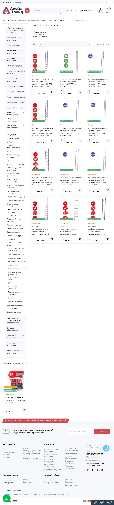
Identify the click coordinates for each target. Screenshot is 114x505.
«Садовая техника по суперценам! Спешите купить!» (16, 30)
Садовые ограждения (15, 232)
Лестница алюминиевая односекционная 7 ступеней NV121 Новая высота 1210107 (70, 181)
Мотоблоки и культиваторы (12, 180)
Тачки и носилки (13, 254)
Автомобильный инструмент (13, 39)
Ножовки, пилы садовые (13, 192)
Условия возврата (30, 459)
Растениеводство (14, 225)
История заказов (51, 483)
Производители (9, 480)
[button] (22, 363)
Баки (9, 118)
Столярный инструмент (11, 344)
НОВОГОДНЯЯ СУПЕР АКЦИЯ (16, 72)
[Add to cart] (24, 410)
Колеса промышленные (13, 146)
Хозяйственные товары (16, 269)
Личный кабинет (51, 480)
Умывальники (12, 265)
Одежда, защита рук (15, 200)
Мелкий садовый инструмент (14, 169)
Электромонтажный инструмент (15, 352)
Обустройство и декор (16, 197)
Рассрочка (7, 457)
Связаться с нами (72, 485)
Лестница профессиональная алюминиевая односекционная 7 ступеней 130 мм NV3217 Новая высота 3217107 (70, 230)
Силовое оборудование (13, 329)
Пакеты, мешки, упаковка (14, 293)
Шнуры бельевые (15, 301)
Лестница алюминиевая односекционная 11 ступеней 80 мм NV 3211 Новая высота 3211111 (42, 132)
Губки (10, 283)
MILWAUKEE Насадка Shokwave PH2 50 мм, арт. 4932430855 (15, 400)
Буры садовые (12, 122)
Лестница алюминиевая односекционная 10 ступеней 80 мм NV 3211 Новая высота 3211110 (42, 83)
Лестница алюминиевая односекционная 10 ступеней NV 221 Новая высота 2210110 (70, 83)
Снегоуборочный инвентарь (14, 244)
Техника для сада (14, 258)
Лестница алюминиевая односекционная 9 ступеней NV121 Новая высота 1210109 (98, 181)
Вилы (9, 131)
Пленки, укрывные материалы (14, 211)
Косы (9, 151)
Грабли (9, 142)
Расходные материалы (16, 92)
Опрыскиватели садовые (13, 205)
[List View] (34, 44)
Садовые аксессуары (15, 229)
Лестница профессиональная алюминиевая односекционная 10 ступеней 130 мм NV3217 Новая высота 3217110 (42, 230)
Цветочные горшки (15, 305)
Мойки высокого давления (13, 175)
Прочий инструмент (15, 86)
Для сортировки (13, 45)
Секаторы (11, 239)
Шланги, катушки (14, 312)
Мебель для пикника (15, 164)
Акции (26, 479)
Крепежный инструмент (12, 59)
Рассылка (69, 482)
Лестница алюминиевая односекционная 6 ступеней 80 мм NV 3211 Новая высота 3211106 (42, 181)
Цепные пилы (12, 309)
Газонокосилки (13, 138)
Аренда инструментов (12, 495)
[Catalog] (27, 10)
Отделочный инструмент (12, 80)
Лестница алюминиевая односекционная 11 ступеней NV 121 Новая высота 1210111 (70, 132)
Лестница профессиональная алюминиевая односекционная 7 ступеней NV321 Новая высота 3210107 (97, 230)
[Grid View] (41, 44)
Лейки (9, 161)
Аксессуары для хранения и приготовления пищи (14, 275)
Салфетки (12, 298)
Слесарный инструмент (11, 337)
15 (90, 44)
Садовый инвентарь (15, 108)
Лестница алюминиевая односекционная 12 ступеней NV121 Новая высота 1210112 (98, 132)
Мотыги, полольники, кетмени (15, 186)
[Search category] (67, 10)
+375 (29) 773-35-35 (83, 11)
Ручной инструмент (15, 103)
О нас (5, 449)
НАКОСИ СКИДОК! (14, 66)
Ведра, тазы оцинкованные (13, 126)
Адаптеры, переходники (12, 113)
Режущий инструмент (16, 97)
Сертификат (8, 483)
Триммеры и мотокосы (16, 262)
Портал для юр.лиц (32, 495)
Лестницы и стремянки (12, 287)
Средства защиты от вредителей (15, 250)
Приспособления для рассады (15, 220)
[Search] (71, 10)
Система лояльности (13, 2)
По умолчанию (102, 44)
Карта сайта (28, 482)
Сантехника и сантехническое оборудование (13, 320)
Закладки (68, 479)
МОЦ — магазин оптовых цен (56, 495)
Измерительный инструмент (13, 52)
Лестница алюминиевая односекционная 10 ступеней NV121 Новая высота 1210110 (98, 83)
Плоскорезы (12, 216)
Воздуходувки (12, 135)
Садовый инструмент (15, 236)
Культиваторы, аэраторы (13, 156)
